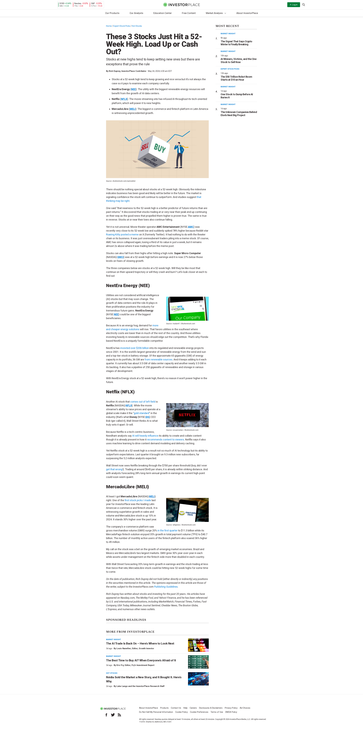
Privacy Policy (231, 708)
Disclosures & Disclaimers (210, 708)
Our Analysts (136, 13)
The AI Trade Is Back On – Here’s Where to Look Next (140, 643)
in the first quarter (168, 530)
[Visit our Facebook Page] (106, 715)
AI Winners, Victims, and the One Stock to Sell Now (238, 60)
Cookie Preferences (199, 712)
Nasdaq (77, 3)
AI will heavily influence (145, 435)
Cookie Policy (181, 712)
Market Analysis (214, 13)
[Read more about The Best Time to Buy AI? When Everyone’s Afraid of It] (198, 662)
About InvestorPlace (247, 13)
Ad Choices (245, 708)
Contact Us (176, 708)
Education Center (162, 13)
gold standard (141, 413)
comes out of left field (142, 401)
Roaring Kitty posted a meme (122, 234)
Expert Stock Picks (121, 26)
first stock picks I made (138, 500)
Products (164, 708)
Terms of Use (217, 712)
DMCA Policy (231, 712)
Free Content (189, 13)
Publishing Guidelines (166, 586)
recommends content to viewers (165, 439)
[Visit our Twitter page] (113, 715)
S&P (93, 3)
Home (109, 26)
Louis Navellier (124, 648)
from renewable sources (158, 359)
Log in (294, 5)
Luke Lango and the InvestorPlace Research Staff (140, 686)
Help (185, 708)
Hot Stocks (137, 26)
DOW (62, 3)
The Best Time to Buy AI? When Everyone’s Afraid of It (141, 660)
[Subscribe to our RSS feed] (119, 715)
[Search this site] (303, 4)
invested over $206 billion (134, 347)
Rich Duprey (114, 71)
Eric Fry (120, 665)
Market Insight (113, 639)
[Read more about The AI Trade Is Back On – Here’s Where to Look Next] (198, 645)
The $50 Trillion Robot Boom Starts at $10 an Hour (236, 78)
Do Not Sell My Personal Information (156, 712)
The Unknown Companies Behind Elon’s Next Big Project (239, 114)
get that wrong (114, 469)
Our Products (112, 13)
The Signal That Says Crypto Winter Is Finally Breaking (236, 43)
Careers (193, 708)
